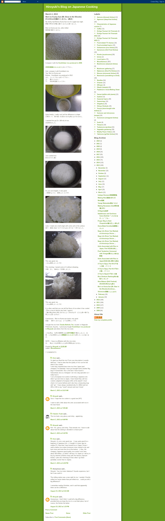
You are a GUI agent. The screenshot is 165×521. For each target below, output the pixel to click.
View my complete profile (103, 320)
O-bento (99, 82)
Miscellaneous (56, 348)
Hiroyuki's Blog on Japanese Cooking (72, 6)
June (100, 184)
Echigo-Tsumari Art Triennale (107, 31)
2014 (98, 162)
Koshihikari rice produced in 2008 (70, 63)
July (100, 181)
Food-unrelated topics (104, 45)
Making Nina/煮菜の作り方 (107, 198)
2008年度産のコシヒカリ (53, 67)
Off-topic (100, 85)
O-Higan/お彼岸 (103, 211)
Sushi (99, 122)
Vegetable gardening (104, 129)
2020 (98, 146)
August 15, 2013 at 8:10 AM (60, 491)
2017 (98, 154)
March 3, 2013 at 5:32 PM (59, 433)
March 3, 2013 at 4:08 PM (59, 419)
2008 (98, 310)
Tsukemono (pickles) (104, 127)
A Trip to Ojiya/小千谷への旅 (107, 274)
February (101, 294)
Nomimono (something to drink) (108, 75)
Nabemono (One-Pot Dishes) (107, 71)
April (100, 189)
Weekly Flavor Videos (104, 132)
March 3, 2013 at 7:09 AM (59, 408)
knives (99, 57)
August (101, 179)
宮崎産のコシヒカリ (68, 335)
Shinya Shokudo (103, 106)
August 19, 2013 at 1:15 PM (60, 506)
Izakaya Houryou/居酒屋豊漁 (107, 195)
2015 (98, 160)
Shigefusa (100, 104)
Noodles (100, 80)
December (102, 168)
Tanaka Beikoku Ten (67, 325)
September (102, 176)
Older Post (86, 513)
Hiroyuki (55, 396)
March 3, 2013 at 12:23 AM (59, 390)
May (100, 187)
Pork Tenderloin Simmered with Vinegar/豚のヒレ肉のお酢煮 (108, 253)
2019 (98, 149)
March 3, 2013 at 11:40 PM (59, 463)
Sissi (54, 358)
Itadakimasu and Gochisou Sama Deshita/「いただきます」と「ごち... (108, 216)
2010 (98, 305)
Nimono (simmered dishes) (106, 73)
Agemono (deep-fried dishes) (107, 19)
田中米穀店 (71, 333)
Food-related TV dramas (105, 43)
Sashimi (100, 97)
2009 (98, 308)
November (102, 170)
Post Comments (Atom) (63, 517)
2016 (98, 157)
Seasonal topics (102, 99)
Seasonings (101, 101)
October (101, 173)
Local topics (101, 59)
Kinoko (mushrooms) (104, 54)
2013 (98, 165)
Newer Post (49, 513)
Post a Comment (51, 510)
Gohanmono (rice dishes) (106, 47)
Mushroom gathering (104, 68)
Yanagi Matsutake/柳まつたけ (108, 203)
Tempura (100, 125)
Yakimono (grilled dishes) (106, 134)
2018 (98, 152)
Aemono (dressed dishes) (106, 17)
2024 (98, 141)
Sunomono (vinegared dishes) (107, 118)
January (101, 297)
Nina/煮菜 (101, 200)
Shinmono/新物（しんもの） (107, 291)
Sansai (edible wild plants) (106, 94)
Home (68, 513)
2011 (98, 302)
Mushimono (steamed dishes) (107, 64)
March (100, 192)
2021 (98, 143)
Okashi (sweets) (102, 87)
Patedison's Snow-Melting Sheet (108, 89)
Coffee (99, 29)
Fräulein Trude (58, 414)
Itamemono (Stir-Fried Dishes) (107, 50)
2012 (98, 300)
